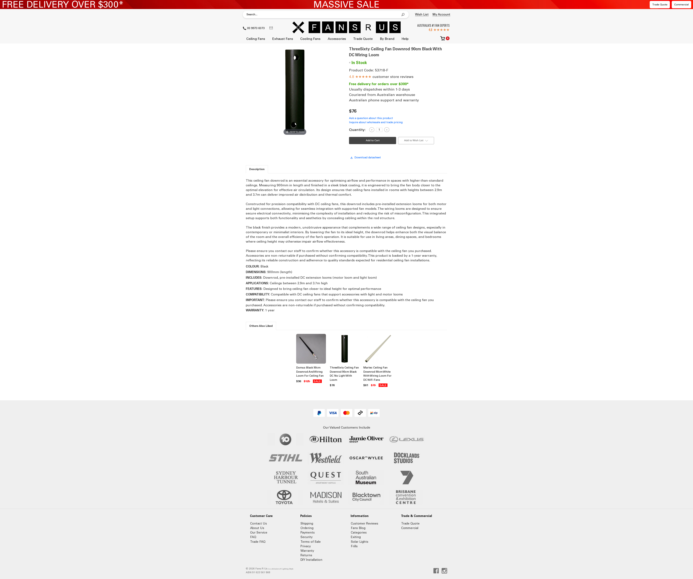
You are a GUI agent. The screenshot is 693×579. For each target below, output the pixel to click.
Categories (359, 532)
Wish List (422, 14)
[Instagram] (444, 571)
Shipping (306, 523)
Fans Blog (358, 528)
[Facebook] (436, 571)
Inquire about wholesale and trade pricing (376, 122)
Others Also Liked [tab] (261, 326)
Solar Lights (359, 541)
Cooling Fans (310, 39)
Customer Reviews (364, 523)
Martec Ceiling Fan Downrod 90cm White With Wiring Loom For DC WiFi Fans (377, 373)
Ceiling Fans (255, 39)
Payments (307, 532)
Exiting (356, 537)
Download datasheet (367, 157)
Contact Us (258, 523)
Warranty (307, 550)
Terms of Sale (310, 541)
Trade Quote (659, 4)
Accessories (337, 39)
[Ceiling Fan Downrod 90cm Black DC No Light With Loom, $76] (344, 349)
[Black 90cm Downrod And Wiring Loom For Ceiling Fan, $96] (311, 349)
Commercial (681, 4)
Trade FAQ (257, 541)
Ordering (306, 528)
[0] (442, 40)
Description (257, 169)
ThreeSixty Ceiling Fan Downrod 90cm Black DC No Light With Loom (344, 373)
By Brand (387, 39)
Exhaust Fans (282, 39)
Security (306, 537)
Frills (354, 546)
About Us (257, 528)
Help (405, 39)
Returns (306, 555)
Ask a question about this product (371, 118)
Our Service (258, 532)
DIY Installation (311, 560)
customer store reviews (384, 76)
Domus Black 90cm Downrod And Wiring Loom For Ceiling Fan (310, 371)
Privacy (305, 546)
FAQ (253, 537)
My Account (441, 14)
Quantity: (357, 130)
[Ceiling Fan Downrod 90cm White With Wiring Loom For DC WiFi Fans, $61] (378, 349)
